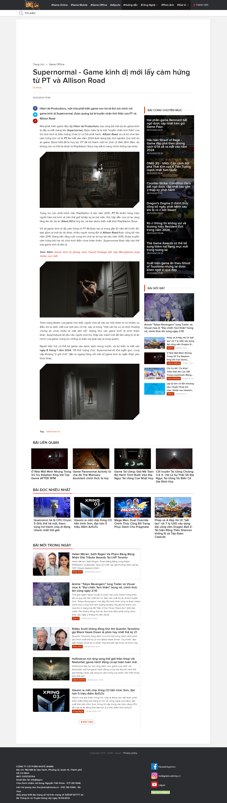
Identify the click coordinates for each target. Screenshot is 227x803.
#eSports (115, 5)
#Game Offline (99, 5)
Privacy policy (130, 753)
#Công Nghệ (148, 5)
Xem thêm (88, 722)
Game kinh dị (53, 431)
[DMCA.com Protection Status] (161, 792)
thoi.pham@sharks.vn (48, 787)
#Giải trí (182, 5)
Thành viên (201, 5)
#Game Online (59, 5)
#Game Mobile (79, 5)
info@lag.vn (36, 779)
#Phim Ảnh (167, 5)
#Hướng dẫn (130, 5)
